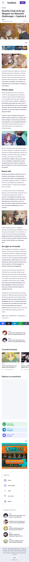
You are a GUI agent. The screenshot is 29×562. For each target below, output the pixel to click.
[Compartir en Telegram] (14, 323)
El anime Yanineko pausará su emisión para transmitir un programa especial (9, 367)
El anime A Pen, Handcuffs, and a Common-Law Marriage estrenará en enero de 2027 (16, 341)
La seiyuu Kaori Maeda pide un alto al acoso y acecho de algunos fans (17, 333)
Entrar (22, 2)
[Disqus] (14, 399)
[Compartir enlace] (26, 323)
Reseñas (4, 7)
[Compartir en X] (9, 323)
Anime (3, 363)
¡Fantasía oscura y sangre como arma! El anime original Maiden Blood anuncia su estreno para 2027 (17, 523)
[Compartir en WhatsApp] (20, 323)
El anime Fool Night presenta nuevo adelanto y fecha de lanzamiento (16, 542)
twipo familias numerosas (20, 550)
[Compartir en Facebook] (3, 323)
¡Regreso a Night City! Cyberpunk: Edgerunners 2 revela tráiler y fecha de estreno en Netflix (17, 537)
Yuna (3, 19)
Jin (12, 369)
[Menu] (3, 2)
